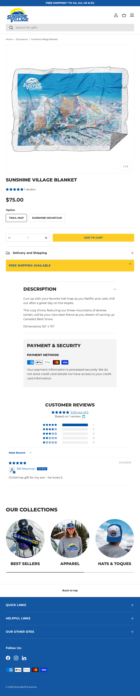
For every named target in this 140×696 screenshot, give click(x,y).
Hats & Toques (114, 563)
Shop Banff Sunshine (25, 687)
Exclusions (22, 39)
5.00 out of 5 (79, 412)
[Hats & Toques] (115, 538)
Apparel (70, 563)
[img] (17, 463)
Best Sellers (25, 563)
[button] (124, 15)
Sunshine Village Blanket (44, 39)
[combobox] (70, 27)
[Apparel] (70, 538)
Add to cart (93, 237)
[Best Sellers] (25, 538)
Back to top (70, 590)
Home (9, 39)
